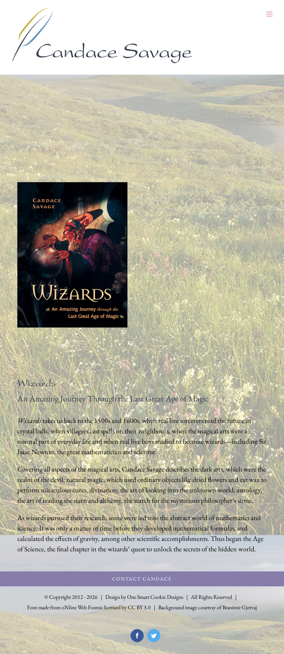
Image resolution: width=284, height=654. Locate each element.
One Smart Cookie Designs (155, 597)
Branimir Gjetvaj (239, 607)
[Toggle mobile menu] (270, 14)
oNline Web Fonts (81, 607)
